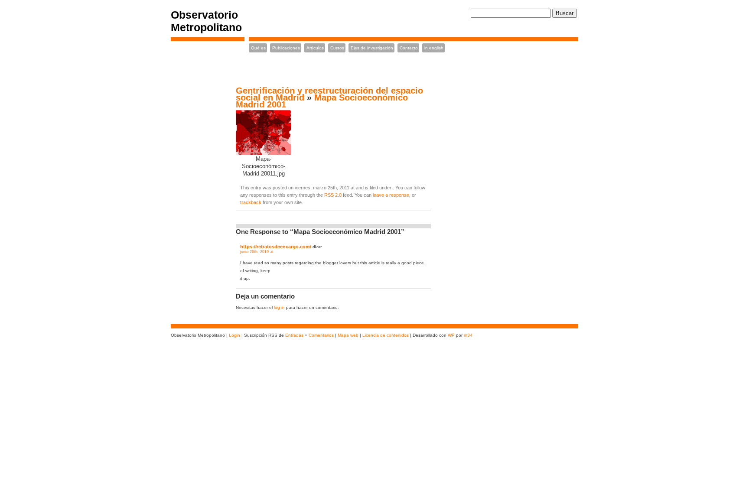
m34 (468, 335)
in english (433, 47)
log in (279, 307)
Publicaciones (286, 47)
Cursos (337, 47)
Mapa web (348, 335)
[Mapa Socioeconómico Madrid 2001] (263, 154)
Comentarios (321, 335)
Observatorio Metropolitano (206, 21)
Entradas (294, 335)
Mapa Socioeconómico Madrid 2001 (322, 101)
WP (451, 335)
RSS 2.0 (333, 195)
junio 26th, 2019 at (257, 252)
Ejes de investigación (372, 47)
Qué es (258, 47)
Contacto (409, 47)
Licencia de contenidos (386, 335)
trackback (250, 202)
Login (234, 335)
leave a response (391, 195)
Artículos (315, 47)
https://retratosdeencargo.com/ (275, 246)
